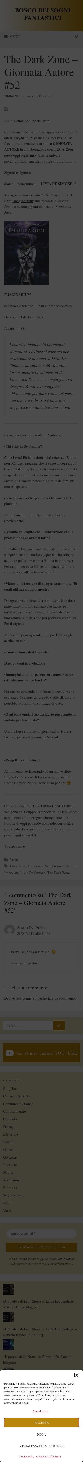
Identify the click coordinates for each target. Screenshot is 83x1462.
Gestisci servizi (40, 1411)
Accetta (41, 1422)
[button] (76, 1375)
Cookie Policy (27, 1456)
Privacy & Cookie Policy (48, 1456)
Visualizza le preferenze (41, 1446)
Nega (41, 1434)
